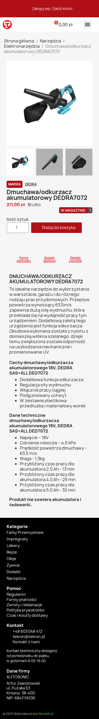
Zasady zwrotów (75, 259)
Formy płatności (24, 259)
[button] (35, 24)
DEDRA (31, 184)
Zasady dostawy (49, 259)
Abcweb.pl (46, 714)
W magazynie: (73, 210)
